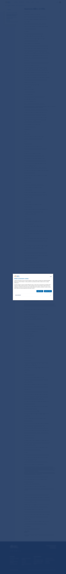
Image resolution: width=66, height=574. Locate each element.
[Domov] (17, 276)
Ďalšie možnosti (18, 295)
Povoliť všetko (39, 291)
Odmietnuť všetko (48, 291)
